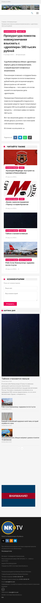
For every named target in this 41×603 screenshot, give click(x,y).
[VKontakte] (7, 540)
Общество (21, 31)
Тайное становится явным (16, 233)
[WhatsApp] (25, 137)
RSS (3, 597)
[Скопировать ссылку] (30, 137)
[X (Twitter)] (3, 540)
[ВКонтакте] (15, 137)
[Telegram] (20, 137)
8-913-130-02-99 (18, 576)
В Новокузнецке (12, 22)
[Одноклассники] (11, 540)
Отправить (10, 304)
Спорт (21, 167)
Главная (4, 22)
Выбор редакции (25, 260)
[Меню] (37, 13)
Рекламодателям (7, 551)
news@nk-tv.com (10, 582)
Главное (22, 230)
